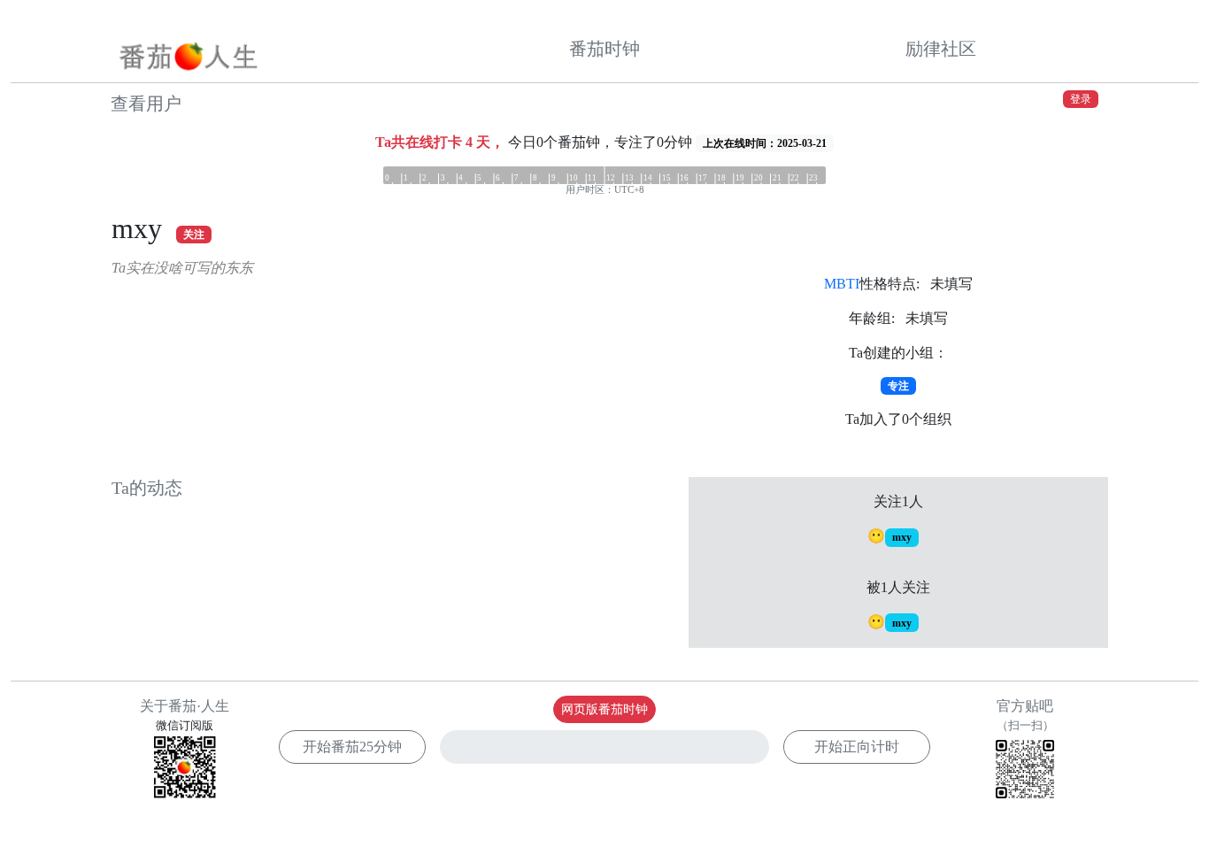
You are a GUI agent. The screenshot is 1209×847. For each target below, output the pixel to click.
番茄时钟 (604, 48)
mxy (902, 537)
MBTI (841, 283)
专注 (898, 386)
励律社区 (940, 48)
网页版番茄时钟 (604, 709)
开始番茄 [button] (352, 746)
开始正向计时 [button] (856, 746)
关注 (193, 234)
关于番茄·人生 (184, 705)
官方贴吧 (1025, 715)
